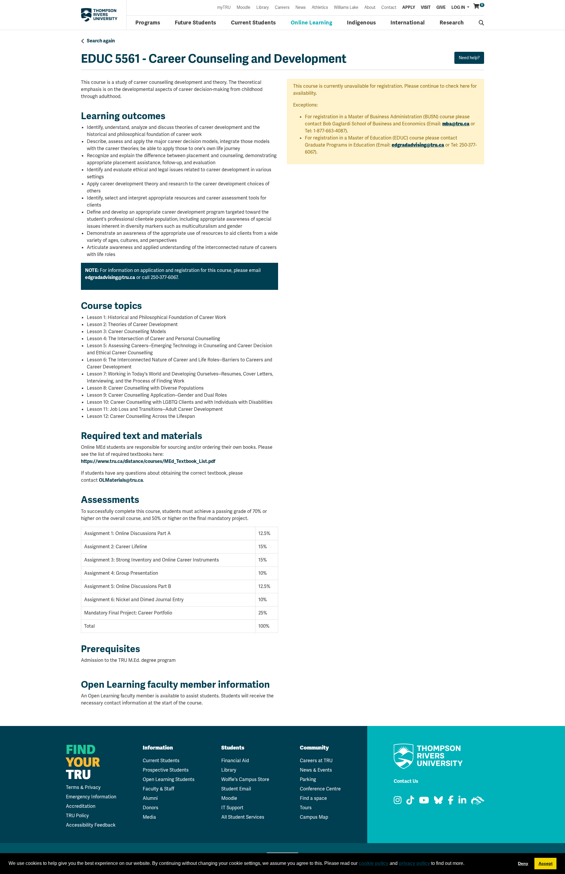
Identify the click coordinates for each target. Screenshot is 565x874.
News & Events (316, 770)
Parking (308, 779)
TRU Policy (77, 815)
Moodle (243, 8)
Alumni (150, 798)
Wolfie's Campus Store (245, 779)
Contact (388, 8)
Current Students (253, 22)
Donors (150, 808)
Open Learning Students (169, 779)
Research (452, 22)
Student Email (236, 789)
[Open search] (481, 23)
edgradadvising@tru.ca (110, 277)
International (407, 22)
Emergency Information (91, 797)
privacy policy (414, 863)
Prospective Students (166, 770)
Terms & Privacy (83, 787)
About (369, 8)
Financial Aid (235, 760)
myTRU (224, 8)
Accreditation (80, 806)
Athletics (320, 8)
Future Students (195, 22)
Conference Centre (320, 789)
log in (458, 7)
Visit (426, 8)
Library (262, 8)
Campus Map (314, 817)
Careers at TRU (316, 760)
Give (441, 8)
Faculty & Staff (158, 789)
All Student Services (242, 817)
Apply (408, 8)
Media (149, 817)
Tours (306, 808)
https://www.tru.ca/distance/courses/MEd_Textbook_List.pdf (148, 461)
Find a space (313, 798)
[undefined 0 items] (476, 6)
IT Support (232, 808)
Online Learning (312, 22)
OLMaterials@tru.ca (121, 480)
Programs (147, 22)
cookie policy (373, 863)
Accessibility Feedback (91, 825)
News (300, 8)
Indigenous (361, 22)
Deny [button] (523, 863)
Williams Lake (346, 8)
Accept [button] (546, 863)
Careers (282, 8)
